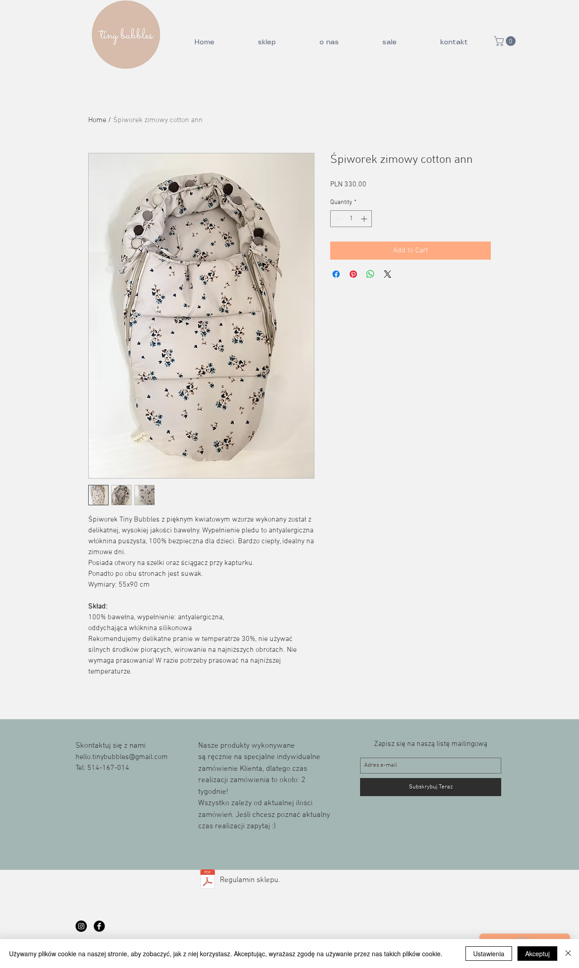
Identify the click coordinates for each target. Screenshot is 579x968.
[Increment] (364, 219)
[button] (506, 41)
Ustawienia (488, 953)
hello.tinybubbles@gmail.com (122, 757)
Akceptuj (537, 953)
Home (97, 120)
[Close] (568, 953)
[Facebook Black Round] (99, 926)
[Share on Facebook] (336, 274)
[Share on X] (387, 274)
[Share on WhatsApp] (370, 274)
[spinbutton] (351, 219)
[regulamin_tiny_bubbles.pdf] (207, 880)
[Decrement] (337, 219)
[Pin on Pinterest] (353, 274)
